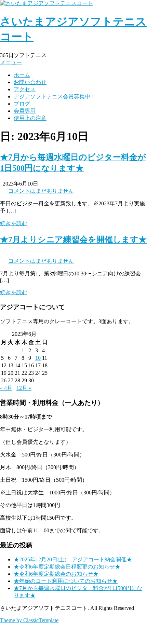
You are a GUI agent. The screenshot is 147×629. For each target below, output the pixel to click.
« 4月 (6, 388)
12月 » (23, 388)
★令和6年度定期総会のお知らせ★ (56, 574)
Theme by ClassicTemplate (29, 620)
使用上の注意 (30, 118)
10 (38, 358)
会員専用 (25, 111)
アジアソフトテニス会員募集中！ (55, 96)
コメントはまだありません (41, 191)
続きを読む (13, 223)
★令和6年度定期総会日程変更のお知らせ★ (67, 567)
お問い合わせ (30, 82)
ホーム (22, 75)
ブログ (22, 104)
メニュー (11, 62)
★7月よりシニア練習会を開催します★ (73, 239)
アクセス (25, 89)
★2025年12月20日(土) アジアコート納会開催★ (73, 559)
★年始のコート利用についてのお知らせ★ (66, 581)
